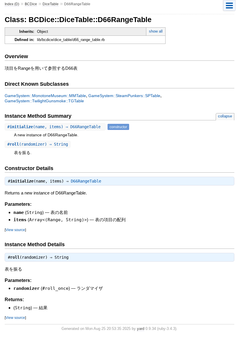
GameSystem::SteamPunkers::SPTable (124, 95)
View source (15, 230)
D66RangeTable (86, 181)
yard (140, 328)
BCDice (31, 4)
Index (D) (12, 4)
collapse (225, 116)
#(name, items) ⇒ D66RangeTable (55, 126)
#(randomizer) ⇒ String (37, 144)
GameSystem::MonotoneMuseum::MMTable (45, 95)
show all (156, 31)
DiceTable (51, 4)
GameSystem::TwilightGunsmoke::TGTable (44, 101)
